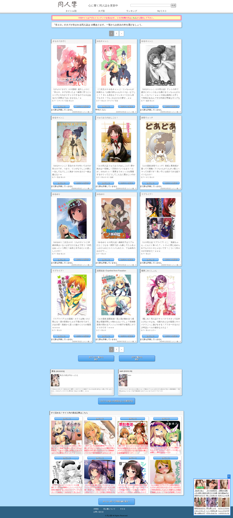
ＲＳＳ (122, 509)
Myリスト (162, 11)
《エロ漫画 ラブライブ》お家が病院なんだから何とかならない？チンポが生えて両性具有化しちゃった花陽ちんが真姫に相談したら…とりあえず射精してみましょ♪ (165, 490)
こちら (134, 18)
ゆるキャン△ (102, 41)
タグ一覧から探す (136, 358)
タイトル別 (71, 11)
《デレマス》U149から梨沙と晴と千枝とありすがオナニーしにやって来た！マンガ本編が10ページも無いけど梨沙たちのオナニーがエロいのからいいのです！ (132, 490)
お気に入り (61, 106)
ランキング (131, 11)
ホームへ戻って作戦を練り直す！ (116, 501)
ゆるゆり (56, 194)
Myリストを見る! (82, 106)
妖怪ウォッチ (147, 118)
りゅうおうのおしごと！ (107, 118)
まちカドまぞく (59, 41)
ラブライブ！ (147, 194)
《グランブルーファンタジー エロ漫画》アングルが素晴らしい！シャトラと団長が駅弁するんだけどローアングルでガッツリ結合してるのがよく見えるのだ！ (66, 490)
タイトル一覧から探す (96, 358)
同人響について (109, 509)
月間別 (96, 509)
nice (129, 375)
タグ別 (101, 11)
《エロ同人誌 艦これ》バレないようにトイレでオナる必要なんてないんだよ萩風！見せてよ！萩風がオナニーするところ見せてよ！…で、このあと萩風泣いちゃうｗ (99, 490)
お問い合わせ (98, 512)
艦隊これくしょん (149, 271)
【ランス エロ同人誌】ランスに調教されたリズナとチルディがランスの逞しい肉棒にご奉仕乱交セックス (165, 450)
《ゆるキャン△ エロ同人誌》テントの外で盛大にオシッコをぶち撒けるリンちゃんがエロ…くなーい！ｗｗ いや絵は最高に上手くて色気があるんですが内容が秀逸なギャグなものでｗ (160, 95)
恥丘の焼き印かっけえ (69, 375)
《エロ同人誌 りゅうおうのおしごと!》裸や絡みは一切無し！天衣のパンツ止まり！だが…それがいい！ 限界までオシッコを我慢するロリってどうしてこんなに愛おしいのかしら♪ (116, 171)
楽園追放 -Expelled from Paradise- (111, 271)
